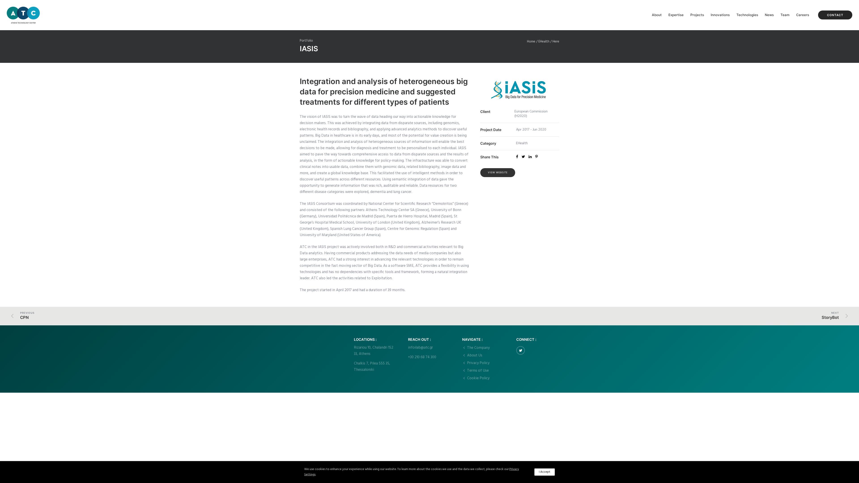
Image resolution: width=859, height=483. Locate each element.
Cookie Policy (478, 378)
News (769, 15)
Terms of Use (478, 371)
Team (784, 15)
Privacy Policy (478, 363)
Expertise (676, 15)
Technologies (747, 15)
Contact (835, 15)
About (657, 15)
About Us (474, 355)
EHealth (543, 41)
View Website (498, 172)
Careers (802, 15)
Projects (697, 15)
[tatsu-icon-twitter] (520, 350)
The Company (478, 348)
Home (531, 41)
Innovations (720, 15)
